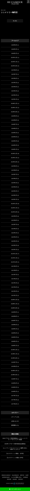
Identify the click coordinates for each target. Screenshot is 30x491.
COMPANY (25, 477)
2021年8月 (14, 270)
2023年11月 (14, 157)
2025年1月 (14, 99)
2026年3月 (14, 49)
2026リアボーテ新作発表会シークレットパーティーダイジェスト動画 (15, 439)
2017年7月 (14, 395)
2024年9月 (14, 116)
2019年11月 (14, 354)
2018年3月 (14, 387)
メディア (13, 417)
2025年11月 (14, 61)
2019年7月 (14, 362)
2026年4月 (14, 45)
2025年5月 (14, 82)
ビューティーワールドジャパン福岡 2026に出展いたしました (15, 448)
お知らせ (13, 421)
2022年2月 (14, 245)
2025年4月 (14, 86)
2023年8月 (14, 170)
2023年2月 (14, 195)
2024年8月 (14, 120)
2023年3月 (14, 191)
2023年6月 (14, 178)
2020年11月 (14, 303)
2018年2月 (14, 391)
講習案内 (13, 425)
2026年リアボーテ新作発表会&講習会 (15, 444)
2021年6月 (14, 278)
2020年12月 (14, 299)
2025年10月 (14, 66)
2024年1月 (14, 149)
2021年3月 (14, 291)
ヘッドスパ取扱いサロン (16, 477)
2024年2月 (14, 145)
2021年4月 (14, 287)
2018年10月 (14, 374)
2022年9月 (14, 216)
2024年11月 (14, 107)
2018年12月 (14, 370)
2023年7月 (14, 174)
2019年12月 (14, 349)
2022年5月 (14, 233)
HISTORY (9, 479)
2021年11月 (14, 258)
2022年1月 (14, 249)
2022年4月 (14, 237)
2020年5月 (14, 329)
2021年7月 (14, 274)
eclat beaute (15, 475)
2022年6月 (14, 228)
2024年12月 (14, 103)
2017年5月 (14, 399)
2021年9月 (14, 266)
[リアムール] (15, 2)
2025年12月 (14, 57)
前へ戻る (15, 20)
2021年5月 (14, 283)
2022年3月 (14, 241)
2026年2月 (14, 53)
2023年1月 (14, 199)
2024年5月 (14, 132)
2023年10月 (14, 162)
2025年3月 (14, 91)
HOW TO (22, 475)
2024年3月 (14, 141)
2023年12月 (14, 153)
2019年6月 (14, 366)
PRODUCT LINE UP (6, 475)
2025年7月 (14, 74)
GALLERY (15, 479)
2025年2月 (14, 95)
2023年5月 (14, 182)
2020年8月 (14, 316)
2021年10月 (14, 262)
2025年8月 (14, 70)
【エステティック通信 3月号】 (15, 453)
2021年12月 (14, 253)
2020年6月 (14, 324)
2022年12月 (14, 203)
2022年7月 (14, 224)
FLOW (27, 475)
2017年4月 (14, 404)
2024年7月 (14, 124)
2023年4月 (14, 187)
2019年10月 (14, 358)
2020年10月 (14, 308)
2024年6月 (14, 128)
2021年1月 (14, 295)
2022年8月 (14, 220)
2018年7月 (14, 379)
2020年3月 (14, 337)
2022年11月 (14, 208)
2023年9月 (14, 166)
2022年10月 (14, 212)
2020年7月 (14, 320)
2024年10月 (14, 111)
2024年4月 (14, 136)
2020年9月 (14, 312)
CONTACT (20, 479)
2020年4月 (14, 333)
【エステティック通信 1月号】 (15, 457)
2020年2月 (14, 341)
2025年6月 (14, 78)
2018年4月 (14, 383)
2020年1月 (14, 345)
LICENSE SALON (6, 477)
